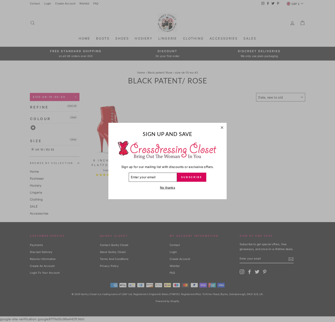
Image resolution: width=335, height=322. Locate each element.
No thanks (167, 188)
